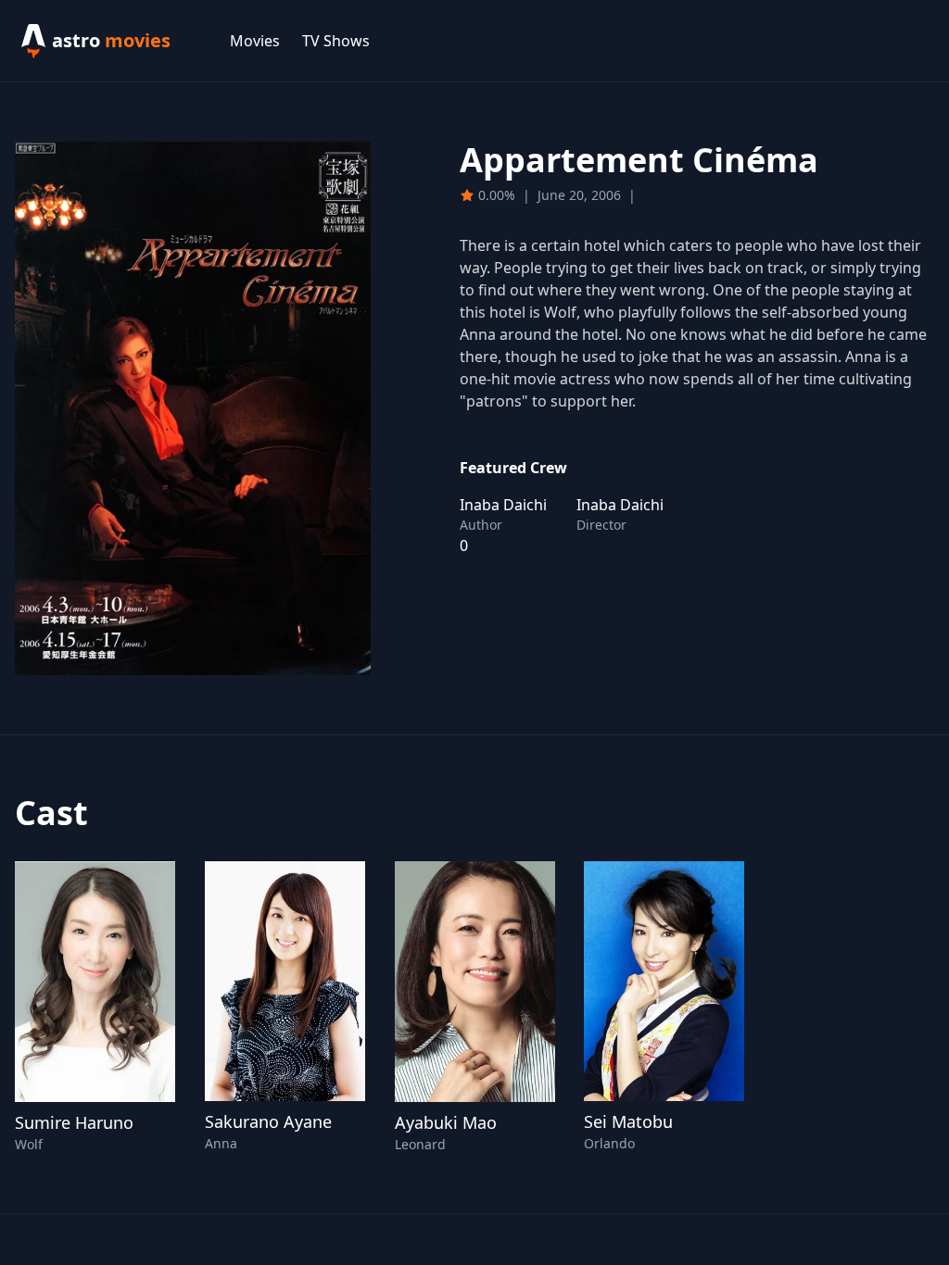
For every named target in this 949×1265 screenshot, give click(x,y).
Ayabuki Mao (446, 1122)
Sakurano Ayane (268, 1121)
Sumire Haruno (74, 1122)
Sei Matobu (628, 1121)
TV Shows (336, 41)
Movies (255, 41)
